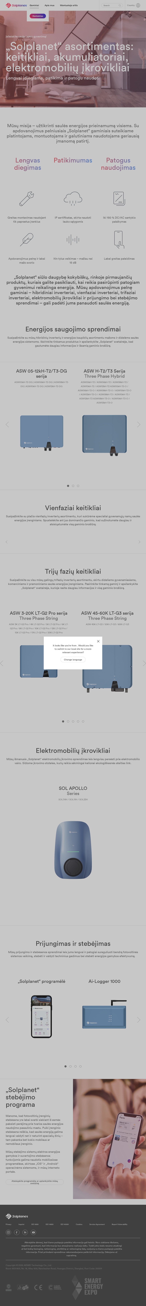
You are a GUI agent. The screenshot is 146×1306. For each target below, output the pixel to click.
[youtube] (33, 1233)
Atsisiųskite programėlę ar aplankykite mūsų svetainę (35, 1182)
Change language (73, 659)
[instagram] (8, 1233)
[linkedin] (25, 1233)
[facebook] (17, 1233)
